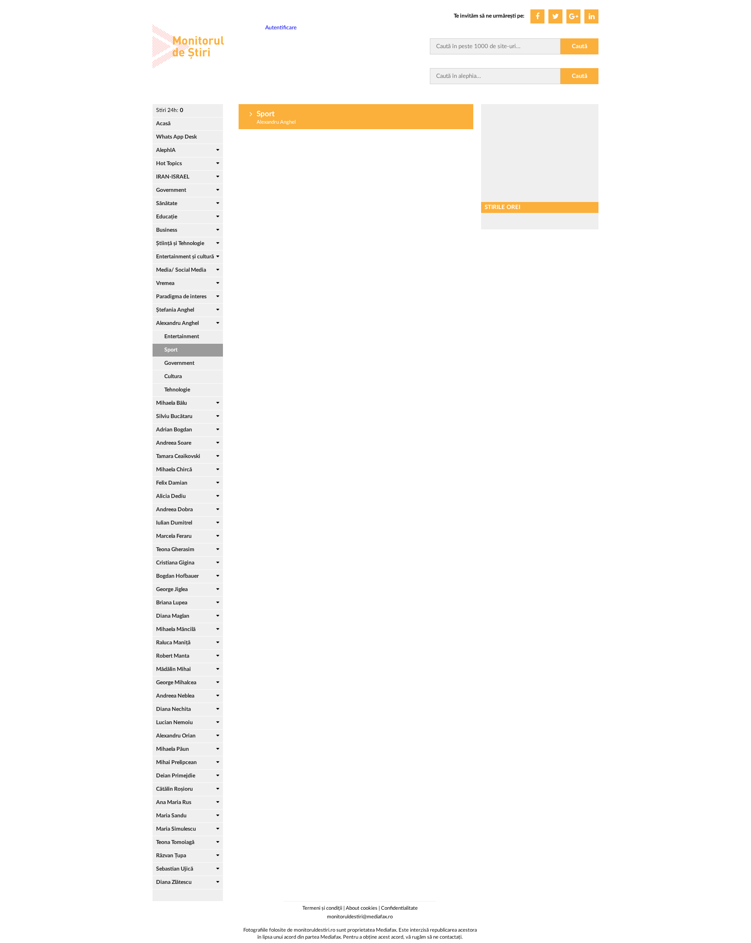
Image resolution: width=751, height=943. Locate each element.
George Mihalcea (176, 682)
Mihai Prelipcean (176, 762)
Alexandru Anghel (177, 323)
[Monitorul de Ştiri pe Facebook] (537, 16)
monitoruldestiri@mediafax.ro (360, 917)
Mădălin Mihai (173, 669)
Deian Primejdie (175, 776)
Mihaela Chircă (174, 469)
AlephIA (166, 150)
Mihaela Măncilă (176, 629)
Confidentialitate (399, 908)
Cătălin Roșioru (174, 789)
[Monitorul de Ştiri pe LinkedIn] (591, 16)
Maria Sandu (171, 816)
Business (166, 230)
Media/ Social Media (181, 270)
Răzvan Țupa (171, 855)
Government (171, 190)
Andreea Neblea (175, 696)
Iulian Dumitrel (174, 523)
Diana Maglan (172, 616)
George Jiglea (172, 589)
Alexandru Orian (176, 736)
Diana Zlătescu (174, 882)
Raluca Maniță (173, 642)
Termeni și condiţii (322, 908)
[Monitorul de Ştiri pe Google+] (573, 16)
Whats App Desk (176, 137)
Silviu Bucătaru (174, 416)
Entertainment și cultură (185, 257)
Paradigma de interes (181, 296)
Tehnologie (177, 390)
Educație (166, 217)
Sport (171, 350)
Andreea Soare (173, 443)
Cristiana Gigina (175, 563)
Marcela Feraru (174, 536)
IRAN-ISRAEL (172, 177)
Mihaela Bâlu (171, 403)
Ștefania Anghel (175, 310)
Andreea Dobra (174, 509)
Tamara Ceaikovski (178, 456)
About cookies (361, 908)
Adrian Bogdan (174, 430)
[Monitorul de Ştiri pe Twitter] (555, 16)
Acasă (163, 123)
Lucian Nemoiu (174, 722)
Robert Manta (172, 656)
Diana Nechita (173, 709)
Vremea (165, 283)
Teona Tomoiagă (175, 842)
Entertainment (181, 336)
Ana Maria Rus (173, 802)
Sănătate (166, 203)
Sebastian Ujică (174, 869)
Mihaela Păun (172, 749)
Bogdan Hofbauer (177, 576)
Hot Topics (169, 163)
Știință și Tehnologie (180, 243)
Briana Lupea (171, 603)
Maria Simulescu (176, 829)
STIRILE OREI (502, 207)
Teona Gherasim (175, 549)
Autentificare (280, 28)
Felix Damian (171, 483)
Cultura (173, 376)
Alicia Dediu (171, 496)
